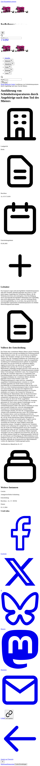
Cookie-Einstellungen (21, 764)
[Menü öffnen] (2, 32)
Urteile (13, 84)
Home (2, 84)
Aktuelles (7, 58)
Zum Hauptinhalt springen (8, 1)
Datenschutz (10, 764)
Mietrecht (7, 84)
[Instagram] (6, 40)
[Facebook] (2, 40)
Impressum (4, 764)
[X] (4, 40)
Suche (2, 38)
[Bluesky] (8, 40)
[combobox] (2, 761)
